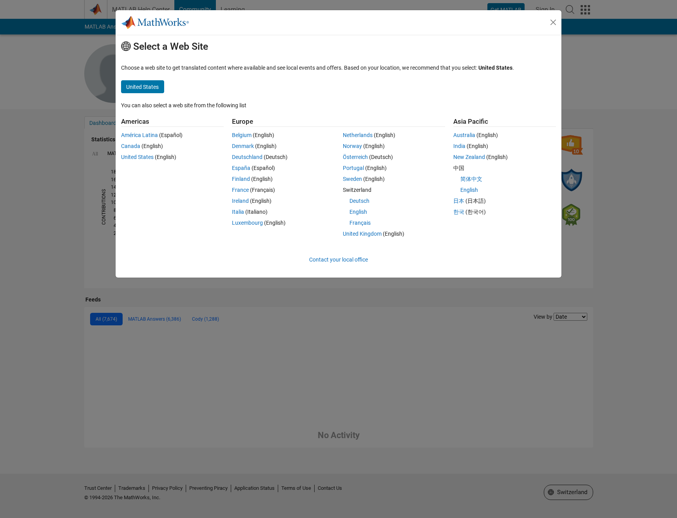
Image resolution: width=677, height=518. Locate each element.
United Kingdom (362, 234)
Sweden (352, 179)
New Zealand (469, 157)
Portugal (353, 168)
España (241, 168)
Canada (130, 146)
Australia (464, 135)
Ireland (240, 201)
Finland (241, 179)
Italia (238, 212)
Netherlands (358, 135)
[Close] (553, 22)
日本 (458, 201)
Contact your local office (338, 259)
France (240, 190)
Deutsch (359, 201)
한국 (458, 212)
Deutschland (247, 157)
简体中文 (471, 179)
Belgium (242, 135)
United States (137, 157)
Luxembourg (247, 223)
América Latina (139, 135)
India (459, 146)
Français (360, 223)
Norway (352, 146)
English (358, 212)
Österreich (355, 157)
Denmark (243, 146)
